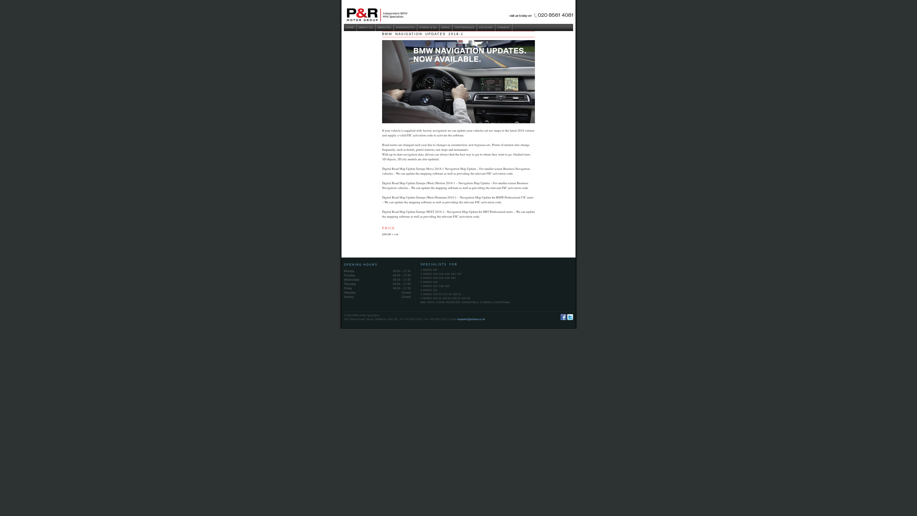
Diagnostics (405, 27)
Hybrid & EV (428, 27)
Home (350, 27)
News (445, 27)
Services (384, 27)
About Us (366, 27)
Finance (503, 27)
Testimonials (464, 27)
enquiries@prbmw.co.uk (471, 319)
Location (485, 27)
